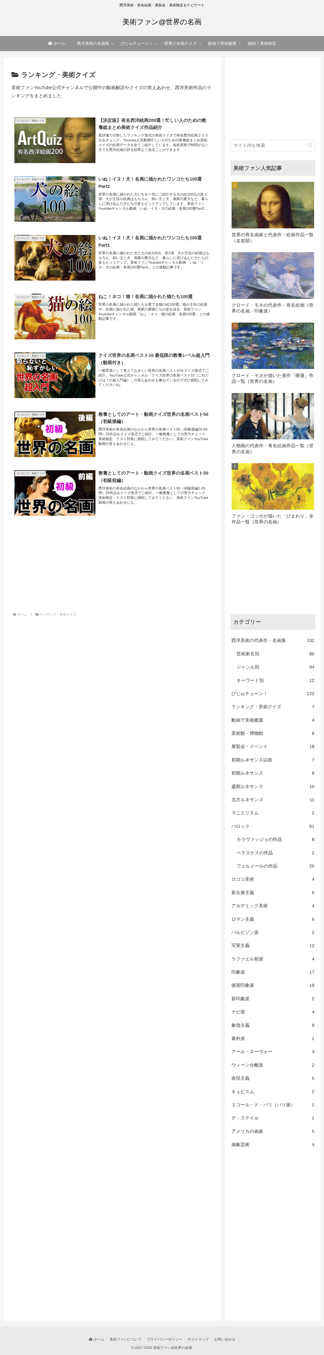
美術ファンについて (125, 1339)
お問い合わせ (224, 1339)
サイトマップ (198, 1339)
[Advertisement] (112, 569)
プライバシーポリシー (164, 1339)
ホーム (98, 1339)
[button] (310, 145)
